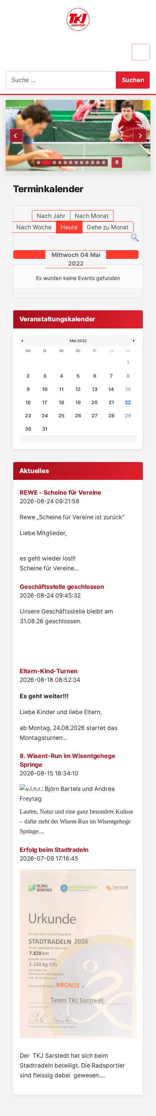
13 (94, 389)
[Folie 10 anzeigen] (92, 162)
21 (111, 402)
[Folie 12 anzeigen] (103, 162)
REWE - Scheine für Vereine (60, 492)
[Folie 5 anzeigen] (65, 162)
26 (78, 416)
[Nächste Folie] (140, 135)
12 (78, 389)
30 (28, 429)
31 (44, 429)
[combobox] (44, 80)
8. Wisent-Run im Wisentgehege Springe (67, 760)
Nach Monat (92, 215)
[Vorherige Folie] (16, 135)
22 (128, 402)
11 (61, 389)
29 (128, 416)
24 (45, 416)
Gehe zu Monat (108, 227)
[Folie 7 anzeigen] (76, 162)
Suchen (133, 80)
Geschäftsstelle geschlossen (62, 586)
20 (94, 402)
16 (28, 402)
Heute (69, 227)
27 (95, 416)
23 (28, 416)
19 (78, 402)
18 (61, 402)
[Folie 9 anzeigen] (87, 162)
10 (45, 389)
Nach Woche (33, 227)
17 (44, 402)
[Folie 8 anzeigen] (81, 162)
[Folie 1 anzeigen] (38, 162)
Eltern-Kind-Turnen (49, 671)
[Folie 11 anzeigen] (98, 162)
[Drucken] (140, 202)
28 (111, 416)
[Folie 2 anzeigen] (46, 162)
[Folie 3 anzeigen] (54, 162)
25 (61, 416)
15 (128, 389)
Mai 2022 (78, 340)
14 (111, 389)
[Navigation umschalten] (141, 52)
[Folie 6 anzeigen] (70, 162)
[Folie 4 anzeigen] (60, 162)
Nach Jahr (51, 215)
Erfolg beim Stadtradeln (54, 849)
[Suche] (135, 237)
